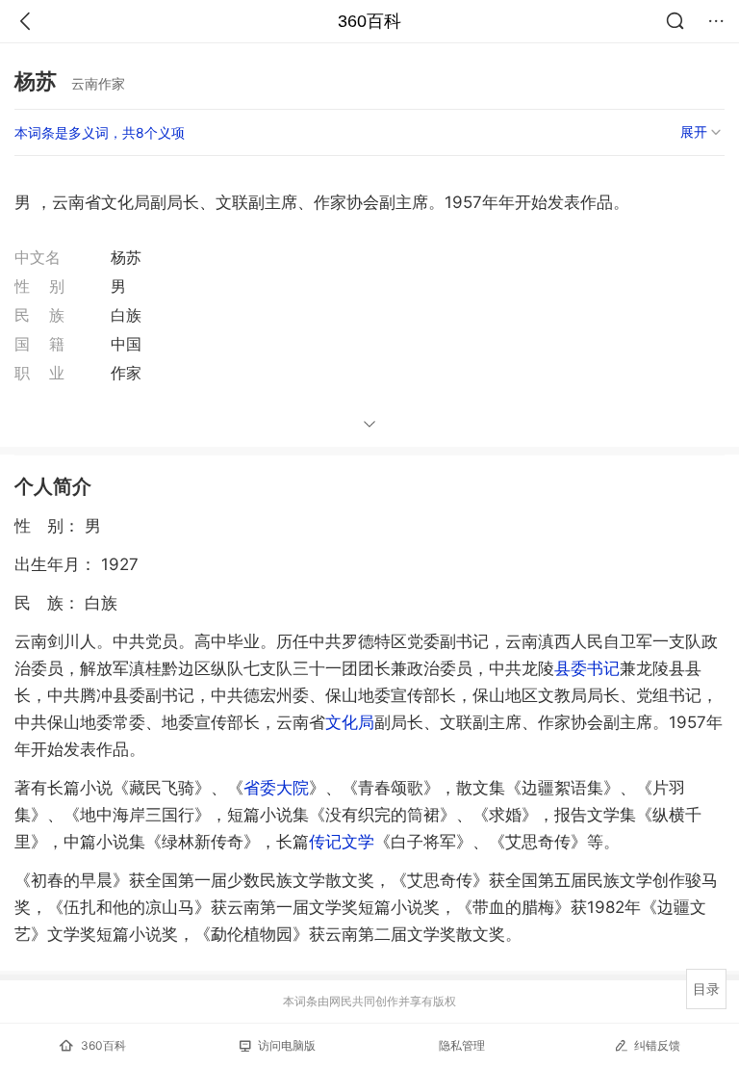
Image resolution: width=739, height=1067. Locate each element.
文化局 (349, 722)
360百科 (369, 21)
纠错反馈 (657, 1045)
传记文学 (341, 841)
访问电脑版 (287, 1045)
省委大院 (276, 787)
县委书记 (587, 668)
